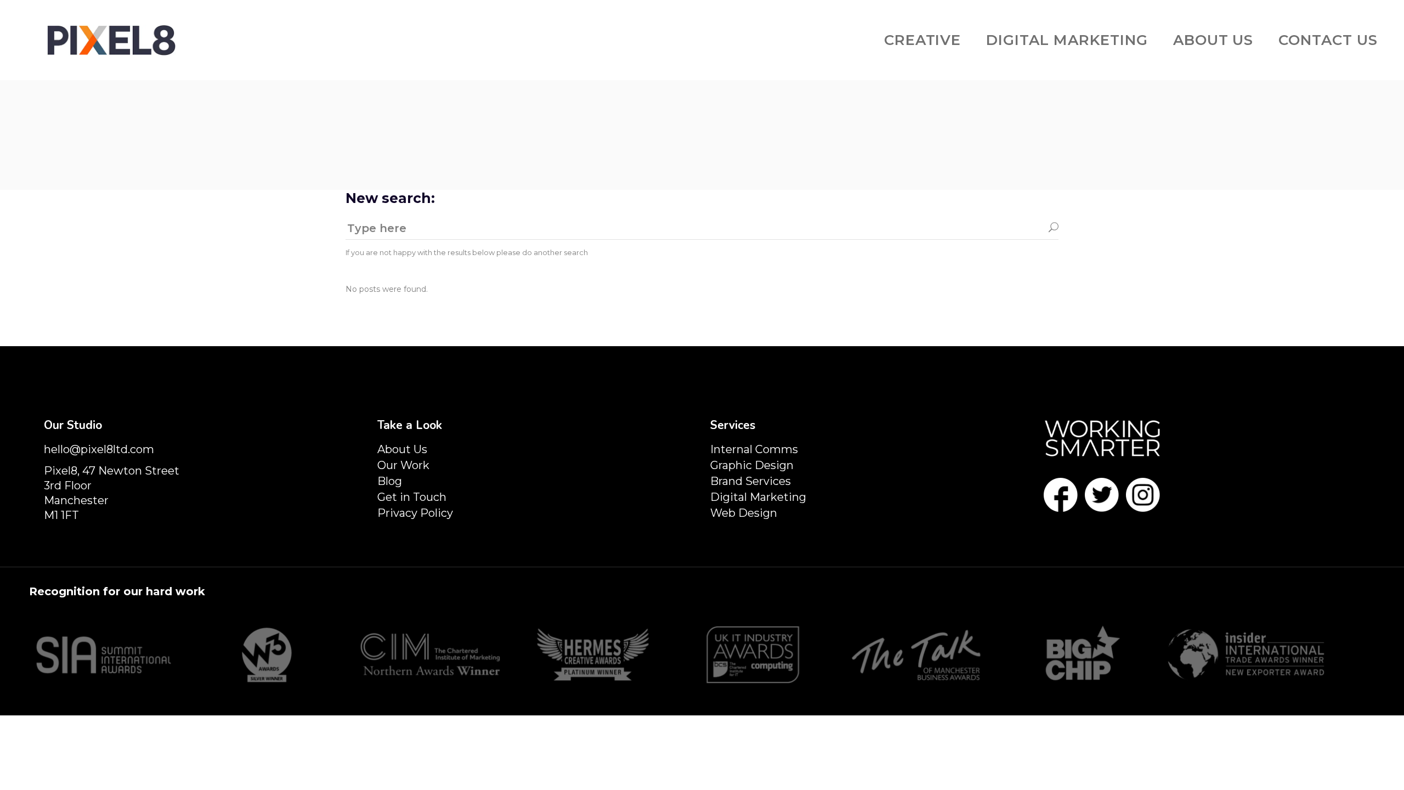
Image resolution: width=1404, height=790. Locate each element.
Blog (389, 481)
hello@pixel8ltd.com (99, 449)
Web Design (743, 513)
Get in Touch (411, 497)
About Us (402, 449)
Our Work (403, 465)
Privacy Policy (415, 513)
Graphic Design (752, 465)
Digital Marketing (758, 497)
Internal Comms (754, 449)
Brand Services (750, 481)
